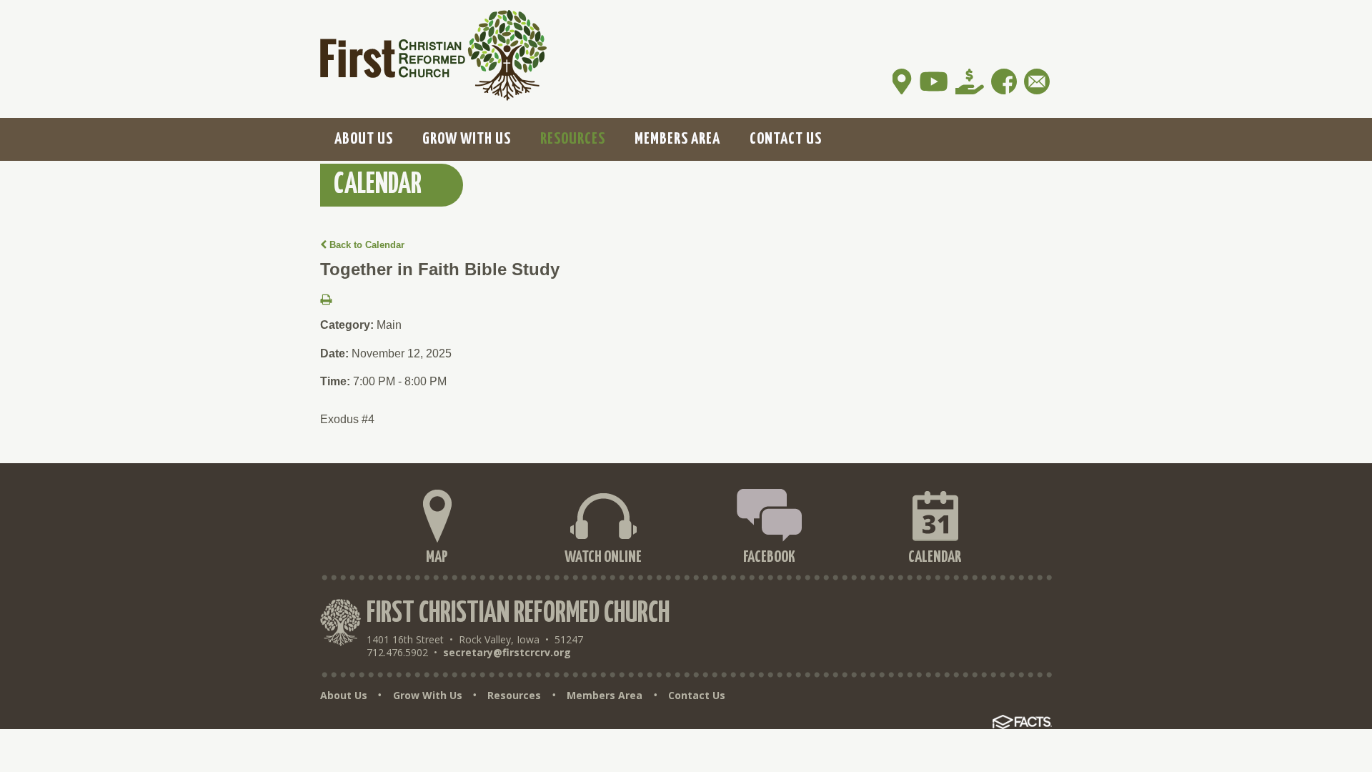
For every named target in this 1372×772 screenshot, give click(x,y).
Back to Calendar (365, 244)
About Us (343, 695)
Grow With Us (427, 695)
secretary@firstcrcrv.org (507, 652)
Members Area (604, 695)
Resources (514, 695)
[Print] (326, 300)
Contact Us (696, 695)
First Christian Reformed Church (518, 614)
